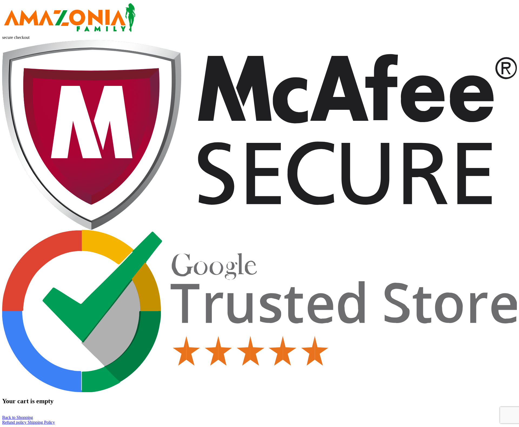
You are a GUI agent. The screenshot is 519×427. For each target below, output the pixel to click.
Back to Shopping (17, 417)
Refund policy (15, 422)
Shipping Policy (41, 422)
